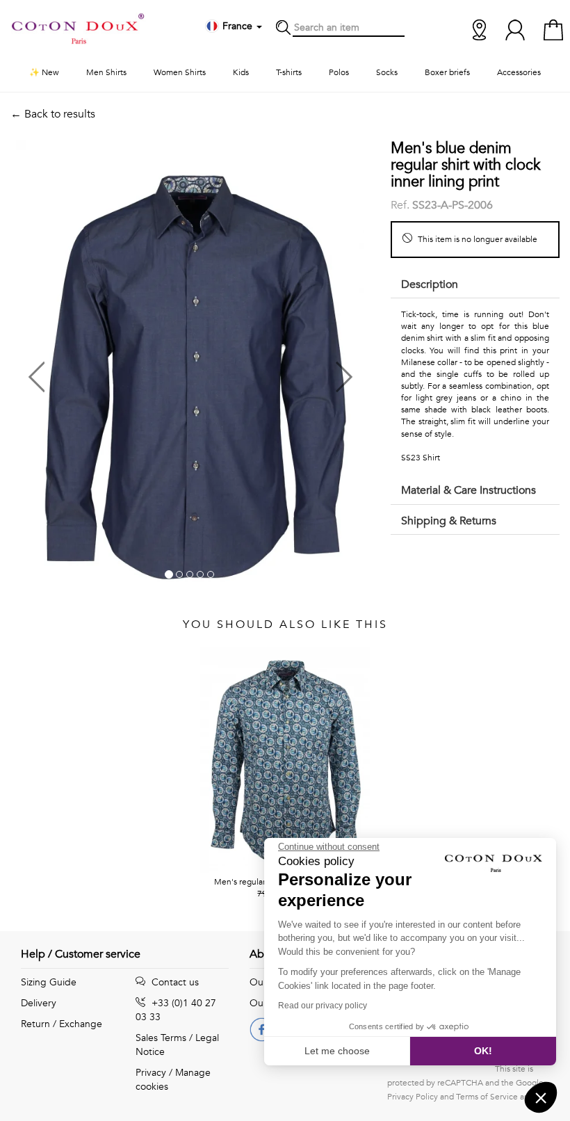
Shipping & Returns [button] (448, 521)
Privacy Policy (412, 1096)
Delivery (38, 1003)
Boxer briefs (447, 72)
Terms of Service (487, 1096)
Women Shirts (180, 72)
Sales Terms (161, 1038)
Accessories (519, 72)
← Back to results (52, 114)
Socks (387, 72)
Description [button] (429, 284)
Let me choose (337, 1050)
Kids (241, 72)
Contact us (174, 982)
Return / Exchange (61, 1024)
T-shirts (289, 72)
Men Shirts (106, 72)
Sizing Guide (48, 982)
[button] (100, 372)
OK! (483, 1050)
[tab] (475, 285)
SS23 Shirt (420, 457)
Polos (339, 72)
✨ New (44, 72)
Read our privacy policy (322, 1005)
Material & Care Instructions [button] (468, 490)
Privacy (151, 1072)
